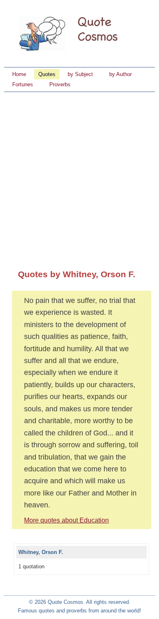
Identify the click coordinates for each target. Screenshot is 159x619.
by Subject (80, 74)
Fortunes (22, 84)
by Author (120, 74)
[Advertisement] (79, 176)
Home (19, 74)
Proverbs (60, 84)
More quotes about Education (66, 520)
